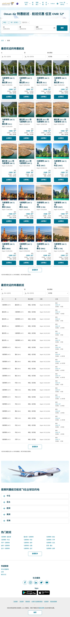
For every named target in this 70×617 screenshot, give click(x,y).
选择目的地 (23, 29)
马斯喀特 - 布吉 (5, 540)
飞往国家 (15, 601)
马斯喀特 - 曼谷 (50, 537)
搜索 (62, 28)
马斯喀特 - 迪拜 (50, 548)
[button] (14, 22)
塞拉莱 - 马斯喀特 (29, 537)
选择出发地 (6, 29)
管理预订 (38, 3)
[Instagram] (30, 582)
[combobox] (13, 57)
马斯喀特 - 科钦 (28, 540)
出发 (37, 27)
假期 (43, 3)
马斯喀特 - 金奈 (28, 542)
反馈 (2, 572)
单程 (4, 22)
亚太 (8, 502)
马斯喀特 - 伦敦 (28, 545)
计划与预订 (27, 3)
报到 (32, 3)
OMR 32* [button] (58, 14)
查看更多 (35, 553)
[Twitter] (41, 582)
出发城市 (46, 601)
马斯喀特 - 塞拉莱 (6, 537)
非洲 (8, 521)
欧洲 (8, 508)
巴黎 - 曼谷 (49, 545)
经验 (47, 3)
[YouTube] (47, 582)
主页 (2, 40)
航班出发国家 (53, 601)
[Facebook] (25, 582)
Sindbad (52, 3)
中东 (8, 496)
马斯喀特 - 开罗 (50, 540)
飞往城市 (21, 601)
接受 (35, 612)
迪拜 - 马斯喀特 (5, 545)
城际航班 (27, 601)
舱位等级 (49, 52)
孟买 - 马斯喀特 (5, 548)
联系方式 (3, 574)
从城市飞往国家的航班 (37, 601)
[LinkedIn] (36, 582)
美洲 (8, 515)
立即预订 (9, 97)
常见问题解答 (5, 569)
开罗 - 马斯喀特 (5, 542)
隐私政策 (41, 608)
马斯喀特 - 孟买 (28, 548)
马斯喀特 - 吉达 (50, 542)
